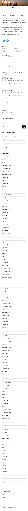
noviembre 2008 (6, 341)
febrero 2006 (5, 438)
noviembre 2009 (6, 306)
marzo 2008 (5, 365)
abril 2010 (4, 292)
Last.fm (17, 34)
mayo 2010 (5, 289)
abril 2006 (4, 433)
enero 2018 (5, 159)
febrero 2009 (5, 333)
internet (6, 66)
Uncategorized (6, 491)
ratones (4, 480)
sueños (4, 483)
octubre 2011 (5, 239)
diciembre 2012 (6, 206)
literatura (4, 471)
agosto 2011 (5, 245)
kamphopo (16, 48)
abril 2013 (4, 198)
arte (3, 447)
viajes (3, 494)
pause (3, 142)
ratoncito (8, 2)
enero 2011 (5, 265)
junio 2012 (4, 215)
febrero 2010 (5, 297)
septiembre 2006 (6, 418)
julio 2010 (4, 283)
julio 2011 (4, 247)
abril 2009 (4, 327)
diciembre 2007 (6, 374)
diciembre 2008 (6, 338)
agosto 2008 (5, 350)
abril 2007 (4, 397)
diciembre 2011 (6, 233)
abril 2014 (4, 186)
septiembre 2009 (6, 312)
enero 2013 (5, 203)
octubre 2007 (5, 380)
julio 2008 (4, 353)
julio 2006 (4, 424)
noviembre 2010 (6, 271)
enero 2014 (5, 189)
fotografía (4, 456)
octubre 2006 (5, 415)
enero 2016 (5, 162)
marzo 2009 (5, 330)
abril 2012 (4, 221)
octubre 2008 (5, 344)
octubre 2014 (5, 171)
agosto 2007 (5, 385)
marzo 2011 (5, 259)
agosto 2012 (5, 212)
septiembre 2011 (6, 242)
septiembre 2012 (6, 209)
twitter (9, 20)
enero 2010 (5, 300)
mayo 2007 (5, 394)
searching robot (6, 145)
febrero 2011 (5, 262)
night (3, 139)
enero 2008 (5, 371)
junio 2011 (4, 250)
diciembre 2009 (6, 303)
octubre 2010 (5, 274)
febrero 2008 (5, 368)
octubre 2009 (5, 309)
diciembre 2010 (6, 268)
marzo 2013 (5, 200)
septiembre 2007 (6, 383)
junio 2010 (4, 286)
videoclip (4, 497)
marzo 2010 (5, 294)
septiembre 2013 (6, 195)
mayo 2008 (5, 359)
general (4, 459)
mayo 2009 (5, 324)
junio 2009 (5, 321)
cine (3, 453)
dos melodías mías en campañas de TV (12, 136)
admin (18, 13)
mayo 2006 (5, 430)
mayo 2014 (5, 183)
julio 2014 (4, 180)
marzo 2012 (5, 224)
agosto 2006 (5, 421)
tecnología (5, 486)
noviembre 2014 (6, 168)
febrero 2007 (5, 403)
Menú (14, 7)
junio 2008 (5, 356)
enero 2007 (5, 406)
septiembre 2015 (6, 165)
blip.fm (18, 18)
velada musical (5, 55)
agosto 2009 (5, 315)
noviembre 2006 (6, 412)
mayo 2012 (5, 218)
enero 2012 (5, 230)
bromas (4, 450)
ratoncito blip (19, 83)
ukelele (4, 488)
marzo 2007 (5, 400)
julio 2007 (4, 388)
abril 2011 (4, 256)
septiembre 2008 (6, 347)
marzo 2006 (5, 435)
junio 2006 (5, 427)
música (12, 66)
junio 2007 (5, 391)
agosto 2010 (5, 280)
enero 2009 (5, 336)
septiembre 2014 (6, 174)
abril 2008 (4, 362)
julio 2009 (4, 318)
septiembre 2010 (6, 277)
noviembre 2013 (6, 192)
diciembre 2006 (6, 409)
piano (3, 477)
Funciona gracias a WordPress (9, 507)
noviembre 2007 (6, 377)
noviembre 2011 (6, 236)
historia (4, 465)
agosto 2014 (5, 177)
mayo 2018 (5, 156)
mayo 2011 (5, 253)
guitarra (4, 462)
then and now (5, 147)
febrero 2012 (5, 227)
